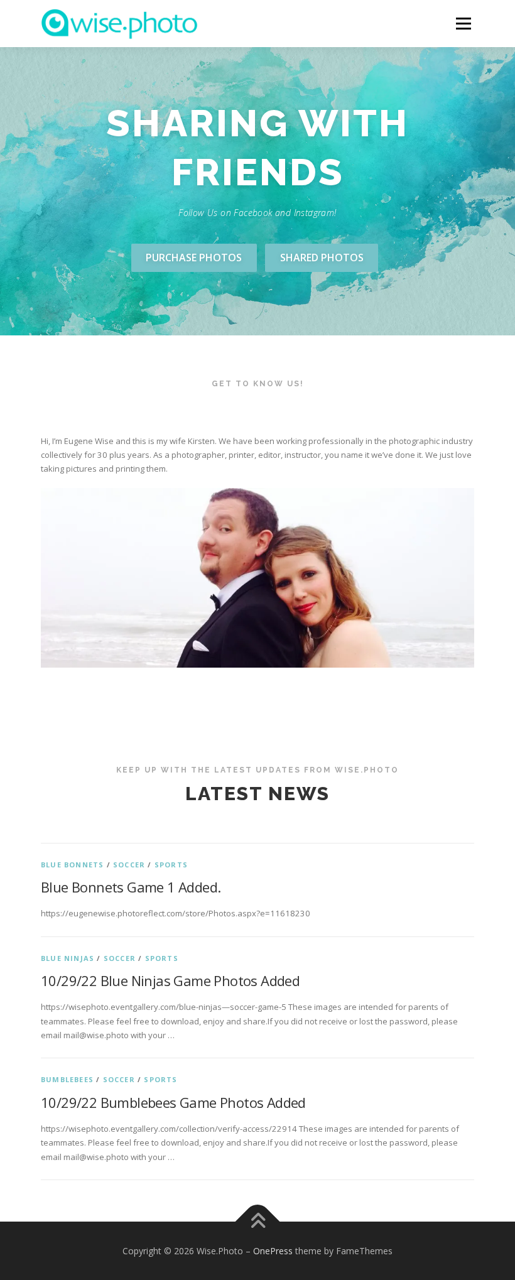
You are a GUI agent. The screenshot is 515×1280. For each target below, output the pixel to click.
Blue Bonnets (72, 864)
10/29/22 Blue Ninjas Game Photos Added (170, 980)
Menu (463, 23)
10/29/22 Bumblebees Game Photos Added (173, 1102)
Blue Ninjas (67, 958)
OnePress (273, 1251)
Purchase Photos (194, 257)
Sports (171, 864)
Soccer (129, 864)
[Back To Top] (258, 1221)
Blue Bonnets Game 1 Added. (130, 886)
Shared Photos (322, 257)
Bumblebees (67, 1079)
